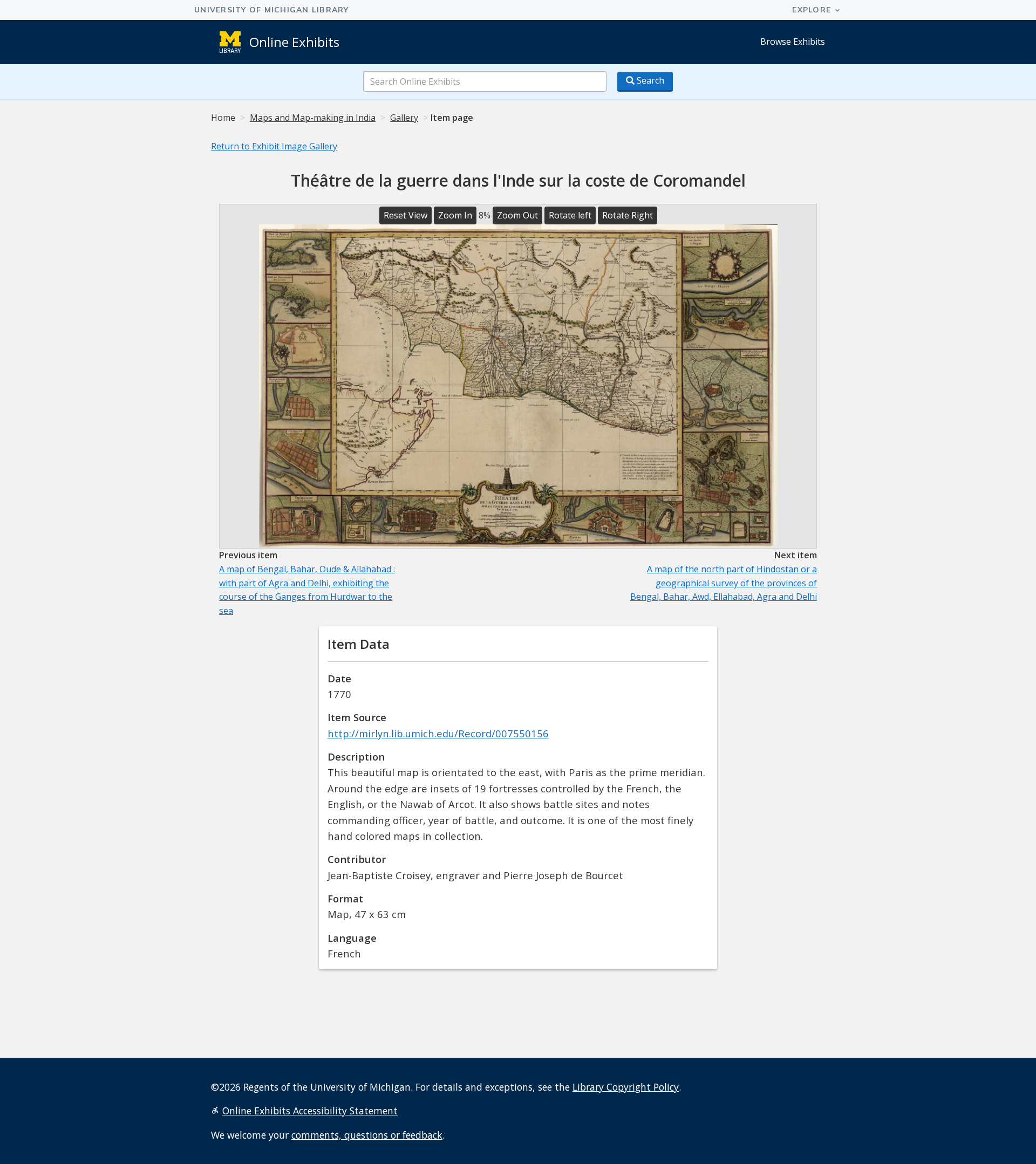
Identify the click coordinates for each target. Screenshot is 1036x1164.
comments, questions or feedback (366, 1134)
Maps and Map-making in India (313, 118)
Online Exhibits (294, 42)
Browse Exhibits (792, 41)
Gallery (404, 118)
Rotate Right (627, 215)
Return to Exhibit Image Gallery (274, 146)
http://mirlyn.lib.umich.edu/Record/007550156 (438, 733)
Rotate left (570, 215)
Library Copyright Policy (625, 1086)
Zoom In (455, 215)
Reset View (405, 215)
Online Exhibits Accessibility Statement (310, 1110)
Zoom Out (517, 215)
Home (223, 118)
